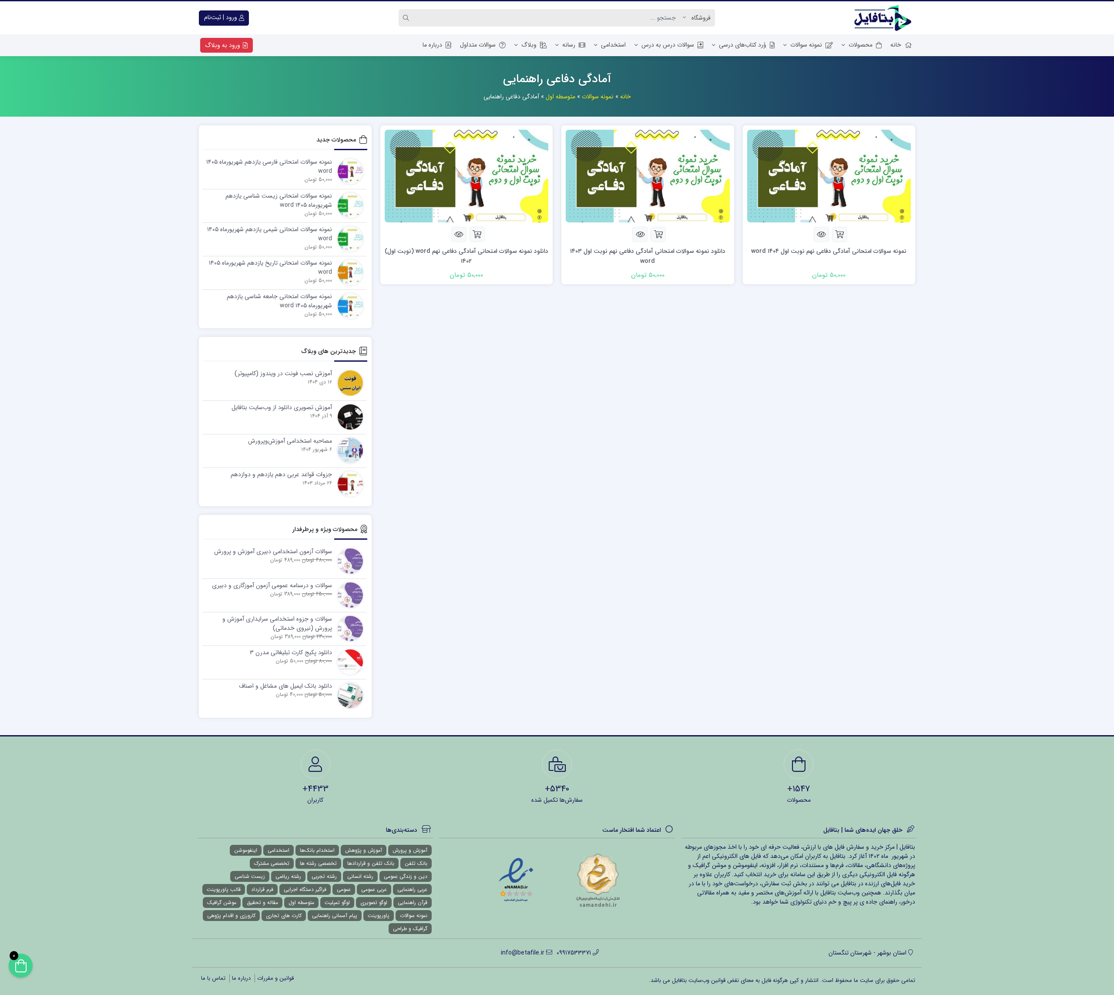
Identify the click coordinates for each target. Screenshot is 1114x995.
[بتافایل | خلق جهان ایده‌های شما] (884, 18)
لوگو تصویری (373, 902)
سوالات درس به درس (667, 45)
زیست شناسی (250, 876)
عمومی (344, 889)
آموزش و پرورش (410, 850)
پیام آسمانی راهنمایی (334, 915)
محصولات (860, 45)
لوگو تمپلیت (337, 902)
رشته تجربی (324, 876)
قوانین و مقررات (275, 978)
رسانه (568, 45)
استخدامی (613, 45)
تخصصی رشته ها (318, 863)
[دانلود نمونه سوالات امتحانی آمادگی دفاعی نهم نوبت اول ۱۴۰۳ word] (648, 175)
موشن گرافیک (221, 902)
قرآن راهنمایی (412, 902)
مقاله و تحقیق (262, 902)
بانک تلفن (416, 863)
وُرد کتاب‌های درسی (742, 45)
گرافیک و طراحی (410, 928)
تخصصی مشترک (271, 863)
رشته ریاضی (288, 876)
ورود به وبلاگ (223, 45)
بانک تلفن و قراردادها (370, 863)
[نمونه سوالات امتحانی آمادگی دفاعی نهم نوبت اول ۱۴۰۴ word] (829, 175)
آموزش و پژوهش (363, 850)
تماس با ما (213, 978)
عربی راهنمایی (412, 889)
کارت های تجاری (284, 915)
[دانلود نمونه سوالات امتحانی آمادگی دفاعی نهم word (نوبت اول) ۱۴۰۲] (467, 175)
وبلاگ (529, 45)
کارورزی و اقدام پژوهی (231, 915)
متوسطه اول (560, 96)
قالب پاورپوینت (224, 889)
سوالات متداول (478, 45)
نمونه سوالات (806, 45)
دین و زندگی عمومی (405, 876)
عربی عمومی (374, 889)
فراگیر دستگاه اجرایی (305, 889)
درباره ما (432, 45)
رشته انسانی (360, 876)
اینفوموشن (245, 850)
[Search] (407, 18)
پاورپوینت (378, 915)
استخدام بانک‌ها (317, 850)
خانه (895, 45)
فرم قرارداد (262, 889)
